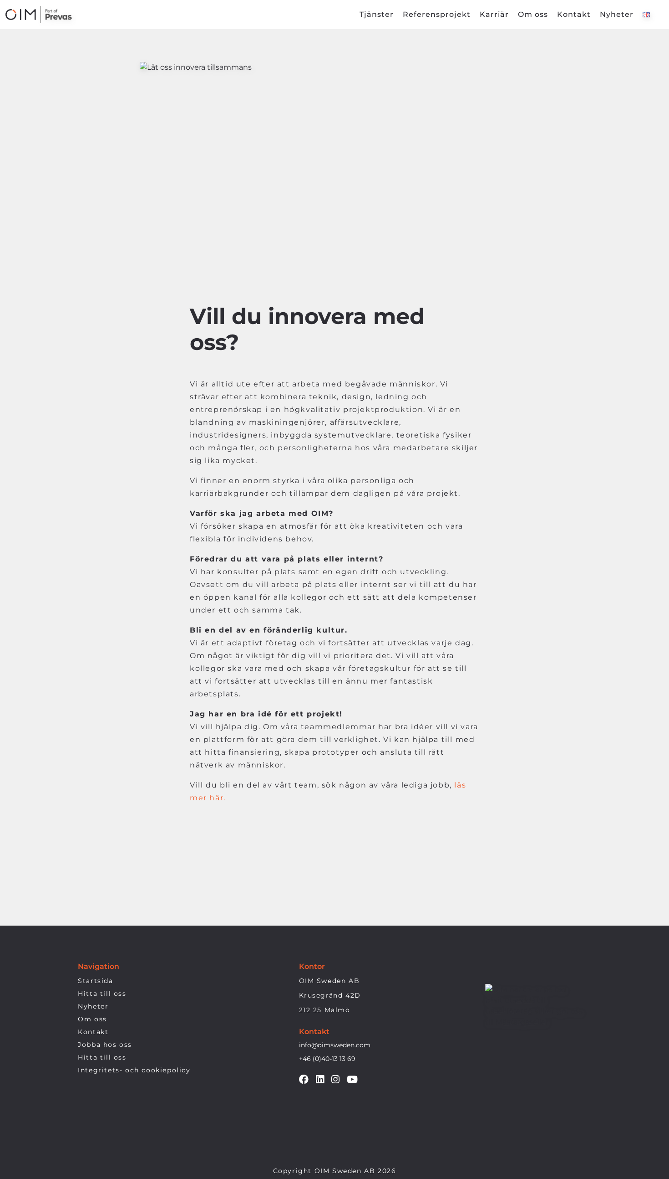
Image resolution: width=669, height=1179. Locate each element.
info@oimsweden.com (334, 1045)
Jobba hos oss (105, 1044)
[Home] (40, 15)
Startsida (95, 981)
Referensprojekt (437, 14)
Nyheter (617, 14)
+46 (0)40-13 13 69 (327, 1059)
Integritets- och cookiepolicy (134, 1070)
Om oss (533, 14)
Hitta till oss (102, 993)
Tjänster (377, 14)
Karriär (494, 14)
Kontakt (574, 14)
